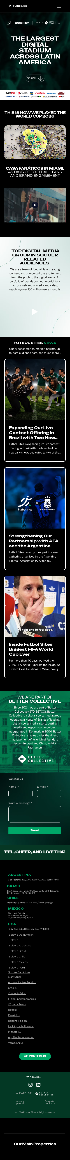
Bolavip (13, 940)
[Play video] (35, 205)
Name (13, 786)
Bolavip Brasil (17, 951)
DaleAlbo (14, 1015)
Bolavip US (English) (21, 934)
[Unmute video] (17, 155)
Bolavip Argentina (20, 945)
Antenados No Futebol (22, 982)
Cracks (12, 987)
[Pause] (11, 155)
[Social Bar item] (30, 1085)
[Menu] (59, 6)
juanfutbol (14, 976)
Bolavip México (18, 962)
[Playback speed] (49, 155)
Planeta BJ (15, 1031)
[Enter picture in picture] (54, 155)
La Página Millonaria (21, 1026)
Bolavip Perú (17, 967)
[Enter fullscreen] (59, 155)
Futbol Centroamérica (22, 998)
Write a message (20, 803)
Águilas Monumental (21, 1037)
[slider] (35, 150)
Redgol (12, 1009)
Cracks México (17, 993)
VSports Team (17, 1004)
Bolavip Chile (17, 956)
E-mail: (42, 786)
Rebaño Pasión (17, 1020)
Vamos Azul (15, 1042)
